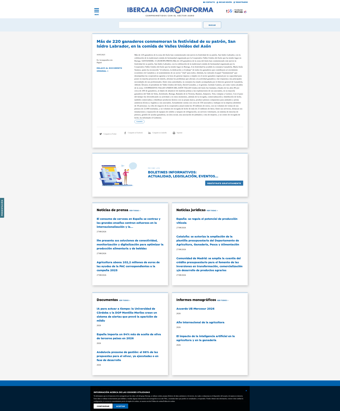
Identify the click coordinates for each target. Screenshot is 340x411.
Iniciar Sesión (225, 2)
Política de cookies (169, 401)
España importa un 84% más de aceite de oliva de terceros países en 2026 (129, 336)
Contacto (210, 2)
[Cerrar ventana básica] (246, 391)
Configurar (103, 406)
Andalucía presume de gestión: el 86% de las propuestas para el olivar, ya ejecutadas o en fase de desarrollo (127, 356)
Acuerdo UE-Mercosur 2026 (195, 308)
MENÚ (97, 15)
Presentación (2, 208)
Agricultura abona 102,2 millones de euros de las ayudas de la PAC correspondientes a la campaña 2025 (128, 266)
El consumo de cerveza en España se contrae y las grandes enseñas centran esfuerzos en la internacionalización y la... (128, 223)
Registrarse (242, 2)
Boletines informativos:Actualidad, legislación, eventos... (183, 173)
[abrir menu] (96, 10)
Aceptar (120, 406)
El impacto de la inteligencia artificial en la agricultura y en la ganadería (205, 338)
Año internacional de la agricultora (200, 322)
